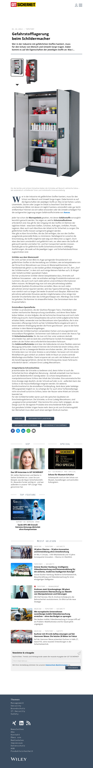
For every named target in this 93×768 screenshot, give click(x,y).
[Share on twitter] (18, 431)
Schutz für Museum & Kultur (61, 474)
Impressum (17, 743)
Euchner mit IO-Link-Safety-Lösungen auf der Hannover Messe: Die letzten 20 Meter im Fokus (55, 635)
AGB (13, 748)
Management (54, 586)
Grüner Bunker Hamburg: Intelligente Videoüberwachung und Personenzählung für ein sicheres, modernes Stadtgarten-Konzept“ (54, 569)
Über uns (16, 737)
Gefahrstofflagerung (40, 418)
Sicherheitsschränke (55, 425)
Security (60, 546)
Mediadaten (17, 740)
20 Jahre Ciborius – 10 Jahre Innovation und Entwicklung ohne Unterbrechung (51, 550)
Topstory (30, 29)
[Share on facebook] (13, 431)
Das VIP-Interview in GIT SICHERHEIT (27, 472)
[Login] (76, 5)
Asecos (18, 418)
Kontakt (15, 734)
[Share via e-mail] (34, 431)
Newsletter (17, 729)
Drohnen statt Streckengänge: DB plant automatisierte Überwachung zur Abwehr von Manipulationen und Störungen (53, 591)
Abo (13, 732)
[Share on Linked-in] (23, 431)
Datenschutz (18, 745)
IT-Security (18, 711)
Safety (59, 631)
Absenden (73, 668)
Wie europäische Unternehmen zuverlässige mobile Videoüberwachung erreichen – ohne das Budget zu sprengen (52, 614)
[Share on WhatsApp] (28, 431)
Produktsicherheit (22, 751)
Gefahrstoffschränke (26, 425)
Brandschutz (18, 708)
